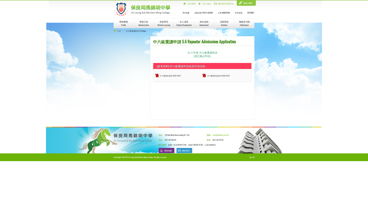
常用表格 (238, 12)
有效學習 (164, 23)
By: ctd (252, 157)
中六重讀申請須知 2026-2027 (218, 75)
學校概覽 (123, 23)
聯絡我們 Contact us (226, 3)
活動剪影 (224, 23)
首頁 (119, 30)
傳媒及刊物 (244, 23)
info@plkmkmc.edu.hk (221, 135)
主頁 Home (191, 3)
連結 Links (247, 2)
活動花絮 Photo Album (203, 12)
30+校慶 (186, 12)
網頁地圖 (168, 150)
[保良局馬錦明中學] (142, 15)
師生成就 (204, 23)
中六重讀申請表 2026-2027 (170, 75)
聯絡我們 (186, 150)
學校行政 (143, 23)
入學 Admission (224, 12)
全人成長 (184, 23)
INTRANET (250, 12)
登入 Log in (207, 3)
